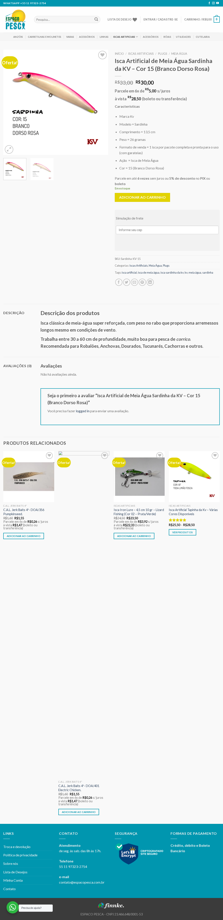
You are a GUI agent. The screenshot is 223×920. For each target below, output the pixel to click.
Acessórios (87, 36)
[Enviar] (96, 19)
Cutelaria (203, 36)
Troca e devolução (16, 847)
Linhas (104, 36)
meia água (195, 272)
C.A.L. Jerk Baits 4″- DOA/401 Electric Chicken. (78, 788)
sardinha (207, 272)
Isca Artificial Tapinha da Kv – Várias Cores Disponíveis (193, 512)
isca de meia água (148, 272)
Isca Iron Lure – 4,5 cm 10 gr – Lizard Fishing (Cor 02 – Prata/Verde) (139, 512)
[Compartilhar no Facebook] (118, 282)
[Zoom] (9, 149)
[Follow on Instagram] (213, 3)
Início (119, 53)
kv (186, 272)
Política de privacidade (20, 855)
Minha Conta (13, 880)
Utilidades (183, 36)
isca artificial (129, 272)
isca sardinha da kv (172, 272)
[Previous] (11, 102)
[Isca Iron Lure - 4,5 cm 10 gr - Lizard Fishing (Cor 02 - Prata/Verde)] (139, 476)
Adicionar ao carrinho (142, 197)
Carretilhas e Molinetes (44, 36)
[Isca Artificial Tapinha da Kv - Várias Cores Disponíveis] (194, 476)
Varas (70, 36)
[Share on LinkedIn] (150, 282)
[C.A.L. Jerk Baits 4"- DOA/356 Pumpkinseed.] (28, 476)
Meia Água (179, 53)
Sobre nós (10, 863)
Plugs (162, 53)
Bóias (167, 36)
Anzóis (18, 36)
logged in (83, 411)
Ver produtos (182, 532)
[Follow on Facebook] (209, 3)
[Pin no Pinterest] (142, 282)
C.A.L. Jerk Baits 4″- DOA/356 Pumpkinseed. (23, 512)
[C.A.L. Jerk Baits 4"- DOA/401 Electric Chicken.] (83, 614)
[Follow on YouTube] (217, 3)
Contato (9, 889)
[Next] (101, 102)
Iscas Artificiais (124, 36)
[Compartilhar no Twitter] (126, 282)
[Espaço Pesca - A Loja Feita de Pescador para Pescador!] (15, 19)
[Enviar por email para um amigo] (134, 282)
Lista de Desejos (15, 872)
